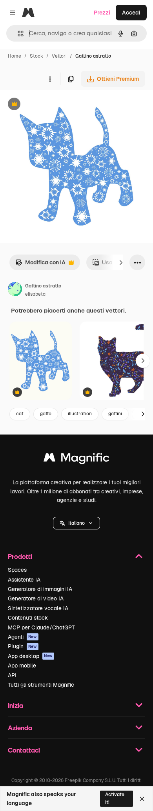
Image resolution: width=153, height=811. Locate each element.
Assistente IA (24, 579)
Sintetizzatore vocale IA (38, 608)
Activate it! (114, 798)
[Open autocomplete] (17, 33)
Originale (51, 105)
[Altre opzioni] (50, 79)
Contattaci (24, 750)
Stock (36, 56)
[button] (76, 523)
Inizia (15, 705)
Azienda (20, 728)
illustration (80, 414)
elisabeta (35, 294)
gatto (45, 414)
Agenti (22, 636)
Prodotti (20, 556)
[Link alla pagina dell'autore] (15, 290)
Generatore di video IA (36, 598)
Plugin (22, 646)
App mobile (22, 665)
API (12, 675)
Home (14, 56)
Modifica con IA (40, 264)
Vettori (59, 56)
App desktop (30, 656)
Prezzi (102, 12)
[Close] (142, 799)
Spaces (17, 569)
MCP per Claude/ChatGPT (41, 627)
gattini (115, 414)
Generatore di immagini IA (40, 589)
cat (20, 414)
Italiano (76, 523)
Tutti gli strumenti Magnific (41, 684)
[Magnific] (76, 459)
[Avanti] (121, 262)
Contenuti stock (28, 617)
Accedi (131, 12)
